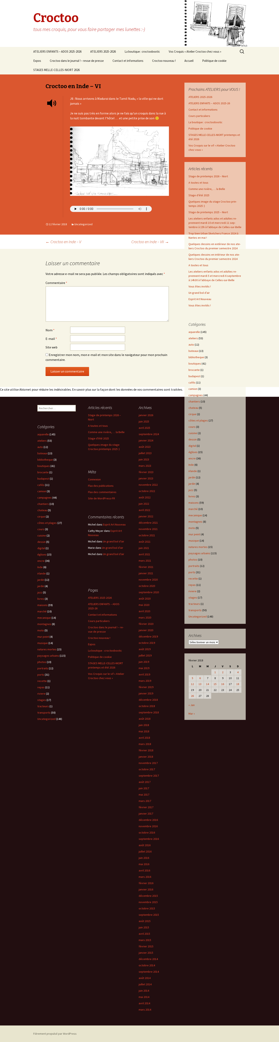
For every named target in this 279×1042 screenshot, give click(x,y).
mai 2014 (144, 997)
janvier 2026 (146, 415)
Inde (191, 465)
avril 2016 (144, 870)
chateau (193, 408)
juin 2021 (144, 548)
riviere (192, 591)
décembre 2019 (148, 636)
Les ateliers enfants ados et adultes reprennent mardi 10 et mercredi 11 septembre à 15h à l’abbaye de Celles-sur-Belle (215, 223)
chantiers (194, 401)
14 (207, 684)
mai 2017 (144, 794)
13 (200, 684)
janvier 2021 (146, 573)
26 (192, 696)
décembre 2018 (148, 700)
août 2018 (145, 719)
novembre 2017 (148, 763)
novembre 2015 (148, 902)
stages (193, 597)
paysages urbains (199, 553)
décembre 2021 (148, 522)
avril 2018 (144, 737)
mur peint (194, 534)
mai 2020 (144, 605)
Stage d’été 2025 (199, 195)
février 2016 (146, 883)
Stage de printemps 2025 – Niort (208, 212)
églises (193, 452)
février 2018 (146, 750)
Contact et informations (128, 61)
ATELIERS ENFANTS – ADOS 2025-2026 (57, 51)
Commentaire (56, 283)
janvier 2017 (146, 813)
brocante (194, 370)
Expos (37, 61)
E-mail (51, 339)
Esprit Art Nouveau (200, 299)
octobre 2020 (147, 586)
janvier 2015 (146, 952)
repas (192, 585)
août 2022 (145, 497)
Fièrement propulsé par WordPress (55, 1033)
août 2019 (145, 649)
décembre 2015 (148, 896)
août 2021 (145, 541)
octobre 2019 (147, 643)
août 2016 (145, 845)
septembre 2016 (149, 839)
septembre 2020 (149, 592)
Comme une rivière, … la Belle (207, 189)
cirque (192, 414)
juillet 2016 (145, 851)
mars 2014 (145, 1009)
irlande (193, 471)
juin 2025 (144, 421)
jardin (192, 477)
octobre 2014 (147, 965)
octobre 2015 (147, 908)
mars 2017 (145, 801)
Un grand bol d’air (199, 293)
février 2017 (146, 807)
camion (193, 389)
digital (192, 446)
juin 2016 (144, 858)
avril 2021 (144, 554)
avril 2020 (144, 611)
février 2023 (146, 472)
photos (193, 559)
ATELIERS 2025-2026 (103, 51)
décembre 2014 (148, 959)
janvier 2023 (146, 478)
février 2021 (146, 567)
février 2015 (146, 946)
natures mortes (198, 547)
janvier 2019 (146, 693)
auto (191, 344)
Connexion (94, 479)
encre (192, 458)
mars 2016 (145, 877)
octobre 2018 (147, 706)
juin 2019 (144, 662)
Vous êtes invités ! (200, 286)
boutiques (195, 363)
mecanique (195, 515)
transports (195, 610)
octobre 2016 (147, 832)
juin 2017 (144, 788)
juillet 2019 (145, 655)
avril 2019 (144, 674)
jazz (191, 490)
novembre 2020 (148, 579)
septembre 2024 (149, 434)
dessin (193, 439)
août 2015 (145, 921)
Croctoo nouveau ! (164, 61)
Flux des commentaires (102, 492)
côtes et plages (198, 420)
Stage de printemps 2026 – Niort (208, 176)
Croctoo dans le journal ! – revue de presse (77, 61)
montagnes (195, 521)
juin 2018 (144, 725)
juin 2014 (144, 990)
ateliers (193, 338)
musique (194, 540)
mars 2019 (145, 681)
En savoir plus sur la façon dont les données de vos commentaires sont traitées (127, 389)
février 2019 (146, 687)
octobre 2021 (147, 535)
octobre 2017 (147, 769)
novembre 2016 (148, 826)
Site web (51, 347)
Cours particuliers (199, 116)
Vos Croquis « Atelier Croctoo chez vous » (195, 51)
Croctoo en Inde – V (63, 241)
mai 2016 (144, 864)
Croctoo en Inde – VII (150, 241)
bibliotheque (196, 357)
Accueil (188, 61)
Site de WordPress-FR (101, 498)
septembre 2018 (149, 712)
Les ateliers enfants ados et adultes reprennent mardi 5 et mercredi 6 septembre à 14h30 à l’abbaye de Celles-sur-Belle (215, 276)
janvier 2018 (146, 756)
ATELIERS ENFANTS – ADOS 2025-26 (209, 103)
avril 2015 (144, 934)
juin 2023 (144, 459)
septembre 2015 (149, 915)
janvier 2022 (146, 516)
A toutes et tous (198, 182)
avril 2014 (144, 1003)
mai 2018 (144, 731)
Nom (50, 330)
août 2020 (145, 598)
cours (192, 427)
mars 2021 (145, 560)
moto (192, 528)
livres (192, 496)
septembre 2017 (149, 775)
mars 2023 (145, 466)
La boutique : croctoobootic (142, 51)
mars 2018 (145, 744)
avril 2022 (144, 510)
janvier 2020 (146, 630)
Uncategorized (83, 224)
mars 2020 (145, 617)
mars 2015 (145, 940)
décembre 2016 (148, 820)
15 (215, 684)
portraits (194, 566)
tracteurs (194, 604)
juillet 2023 (145, 453)
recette (193, 578)
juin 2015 (144, 927)
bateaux (193, 351)
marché (193, 509)
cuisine (193, 433)
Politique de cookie (214, 61)
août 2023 (145, 447)
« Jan (192, 705)
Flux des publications (101, 486)
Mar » (192, 713)
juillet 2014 (145, 984)
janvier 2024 (146, 440)
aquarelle (194, 332)
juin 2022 (144, 503)
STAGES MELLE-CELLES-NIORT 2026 (56, 70)
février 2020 (146, 624)
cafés (192, 382)
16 (222, 684)
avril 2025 (144, 428)
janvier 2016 (146, 889)
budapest (194, 376)
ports (192, 572)
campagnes (196, 395)
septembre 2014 (149, 971)
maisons (194, 502)
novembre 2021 (148, 529)
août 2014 (145, 978)
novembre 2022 (148, 485)
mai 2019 (144, 668)
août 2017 (145, 782)
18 (237, 684)
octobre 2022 (147, 491)
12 (192, 684)
